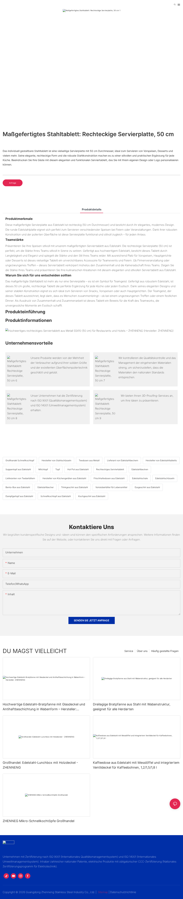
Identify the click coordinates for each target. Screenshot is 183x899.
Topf (57, 469)
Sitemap (103, 892)
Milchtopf (43, 469)
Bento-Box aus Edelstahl (18, 487)
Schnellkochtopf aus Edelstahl (56, 496)
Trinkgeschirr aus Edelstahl (74, 487)
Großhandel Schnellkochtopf (20, 460)
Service (128, 650)
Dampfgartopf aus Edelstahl (19, 496)
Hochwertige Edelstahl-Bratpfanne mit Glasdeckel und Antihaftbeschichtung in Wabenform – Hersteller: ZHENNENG (44, 707)
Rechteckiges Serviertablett (110, 469)
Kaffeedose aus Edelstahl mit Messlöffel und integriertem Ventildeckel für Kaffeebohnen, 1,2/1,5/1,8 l (136, 765)
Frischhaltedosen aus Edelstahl (109, 478)
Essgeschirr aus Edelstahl (147, 487)
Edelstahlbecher (46, 487)
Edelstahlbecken (140, 469)
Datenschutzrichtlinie (123, 892)
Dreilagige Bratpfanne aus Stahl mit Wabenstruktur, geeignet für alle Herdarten (131, 706)
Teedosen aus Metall (89, 460)
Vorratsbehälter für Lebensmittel (111, 487)
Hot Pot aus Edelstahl (78, 469)
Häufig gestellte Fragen (165, 650)
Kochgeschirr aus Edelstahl (91, 496)
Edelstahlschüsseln (164, 478)
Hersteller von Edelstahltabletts (161, 460)
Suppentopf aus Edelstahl (18, 469)
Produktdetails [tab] (91, 209)
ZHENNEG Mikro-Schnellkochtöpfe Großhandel (38, 821)
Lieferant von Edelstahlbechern (122, 460)
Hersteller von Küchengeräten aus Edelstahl (64, 478)
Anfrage (12, 183)
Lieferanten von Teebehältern (20, 478)
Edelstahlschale (140, 478)
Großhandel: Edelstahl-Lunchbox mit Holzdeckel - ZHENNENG (40, 765)
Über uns (142, 650)
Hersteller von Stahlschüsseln (56, 460)
